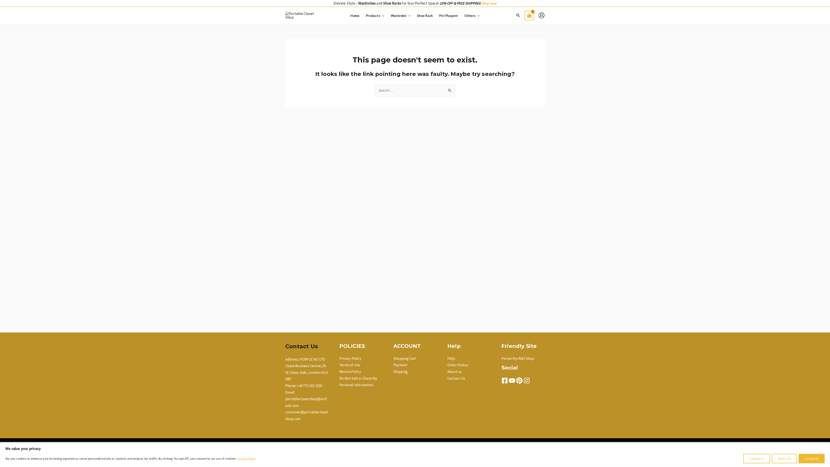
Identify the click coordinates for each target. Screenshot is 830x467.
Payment (400, 365)
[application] (382, 15)
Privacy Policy (350, 358)
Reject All (784, 459)
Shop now (488, 3)
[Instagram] (527, 380)
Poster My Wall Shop (517, 358)
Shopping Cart (404, 358)
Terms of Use (349, 365)
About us (454, 371)
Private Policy (247, 459)
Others (469, 16)
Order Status (457, 365)
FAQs (451, 358)
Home (354, 16)
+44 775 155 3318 (309, 385)
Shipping (400, 371)
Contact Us (456, 378)
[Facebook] (504, 380)
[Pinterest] (519, 380)
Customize (757, 459)
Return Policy (350, 371)
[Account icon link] (541, 15)
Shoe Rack (425, 16)
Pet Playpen (448, 16)
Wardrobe (399, 16)
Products (373, 16)
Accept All (811, 459)
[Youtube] (512, 380)
